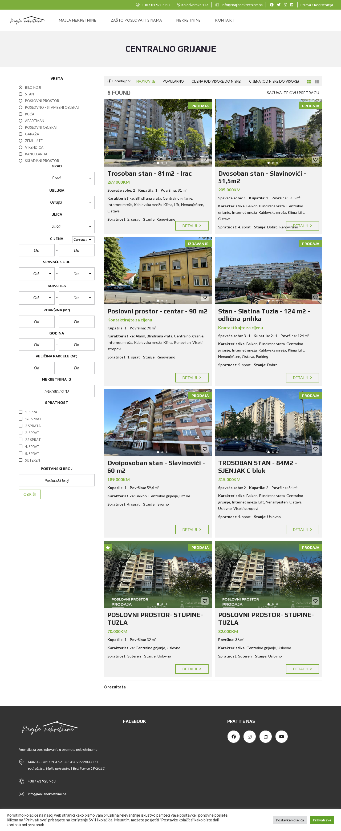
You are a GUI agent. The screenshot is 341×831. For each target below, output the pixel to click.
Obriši (29, 494)
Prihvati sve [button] (322, 820)
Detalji (190, 225)
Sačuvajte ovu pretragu (293, 92)
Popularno (173, 81)
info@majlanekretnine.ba (242, 5)
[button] (57, 178)
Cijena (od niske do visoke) (274, 81)
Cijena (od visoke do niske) (216, 81)
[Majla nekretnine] (27, 20)
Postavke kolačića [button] (290, 820)
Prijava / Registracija (317, 5)
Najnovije (145, 81)
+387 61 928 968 (155, 5)
